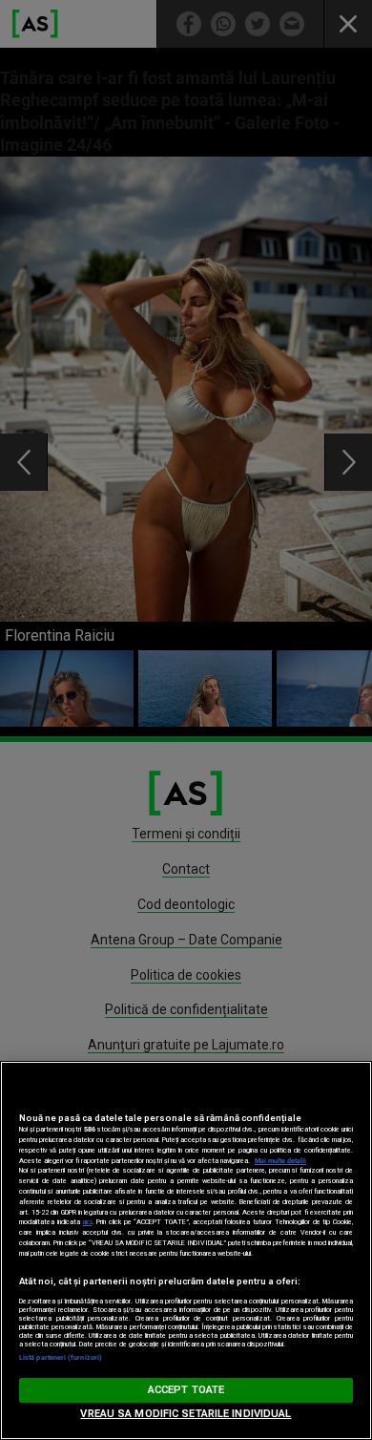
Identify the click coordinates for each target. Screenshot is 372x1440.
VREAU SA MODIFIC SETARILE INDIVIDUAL (185, 1414)
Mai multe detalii (280, 1160)
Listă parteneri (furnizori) (60, 1357)
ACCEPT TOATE (186, 1390)
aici (87, 1222)
